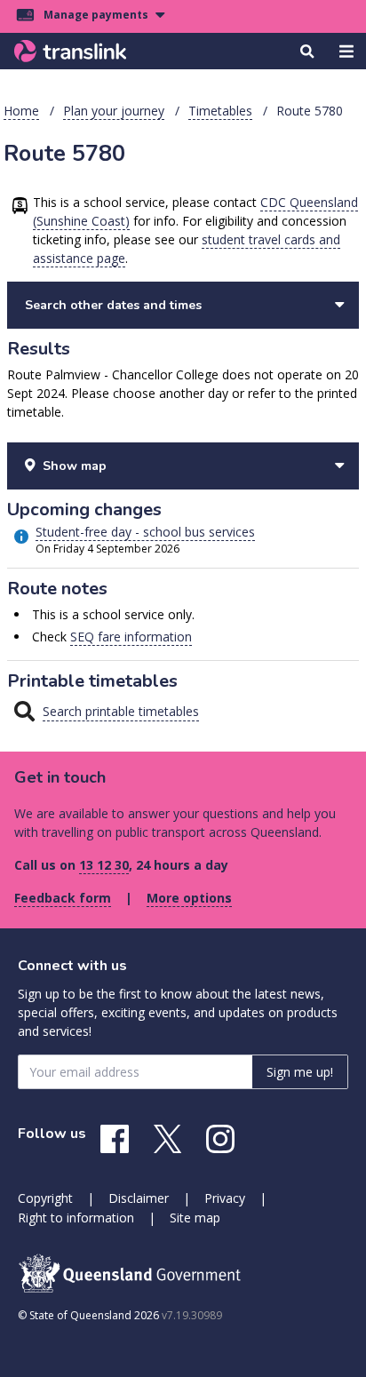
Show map (75, 466)
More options (189, 897)
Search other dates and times (113, 305)
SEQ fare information (131, 636)
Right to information (76, 1217)
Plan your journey (113, 110)
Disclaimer (138, 1198)
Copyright (45, 1198)
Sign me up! (300, 1071)
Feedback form (62, 897)
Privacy (224, 1198)
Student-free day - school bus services (145, 531)
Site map (195, 1217)
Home (21, 110)
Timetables (220, 110)
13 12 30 (104, 864)
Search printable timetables (121, 711)
